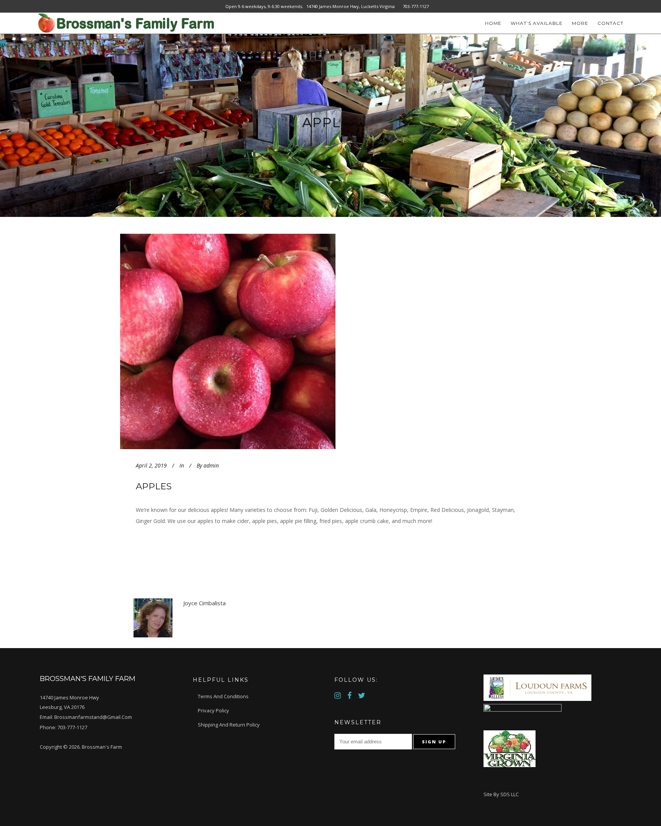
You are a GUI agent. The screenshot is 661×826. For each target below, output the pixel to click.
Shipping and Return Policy (229, 724)
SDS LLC (509, 794)
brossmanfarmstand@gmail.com (93, 717)
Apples (154, 486)
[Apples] (254, 341)
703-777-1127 (72, 727)
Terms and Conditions (223, 696)
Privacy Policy (213, 710)
